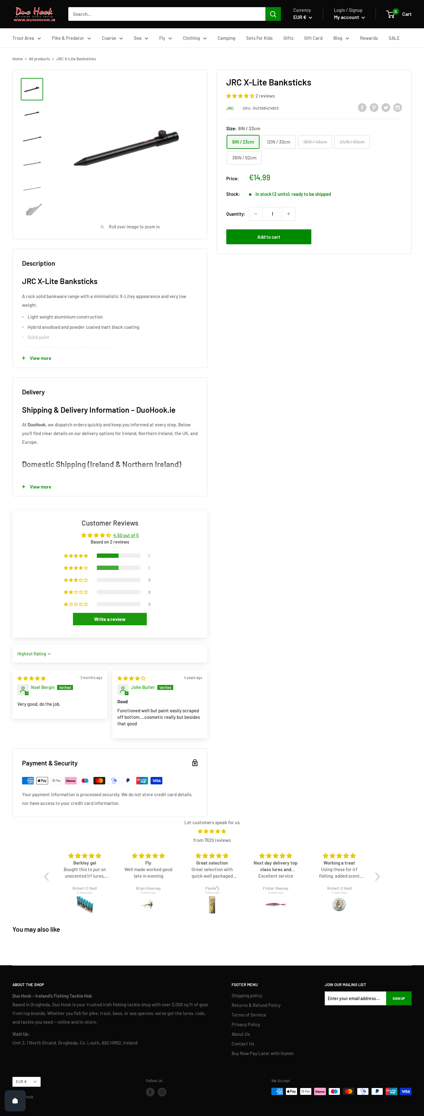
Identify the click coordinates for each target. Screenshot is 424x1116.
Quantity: (235, 214)
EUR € (21, 1081)
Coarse (109, 38)
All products (39, 58)
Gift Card (313, 38)
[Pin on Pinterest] (374, 107)
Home (17, 58)
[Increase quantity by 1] (288, 213)
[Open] (15, 1100)
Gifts (288, 38)
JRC (230, 108)
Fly (162, 38)
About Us (241, 1034)
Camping (226, 38)
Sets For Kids (259, 38)
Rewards (369, 38)
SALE (394, 38)
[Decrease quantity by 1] (255, 213)
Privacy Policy (246, 1024)
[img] (31, 678)
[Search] (273, 14)
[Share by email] (397, 107)
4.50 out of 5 (126, 535)
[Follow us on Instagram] (162, 1092)
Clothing (191, 38)
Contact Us (243, 1043)
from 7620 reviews (212, 840)
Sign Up (399, 998)
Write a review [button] (110, 619)
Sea (138, 38)
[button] (240, 96)
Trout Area (23, 38)
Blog (337, 38)
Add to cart (268, 237)
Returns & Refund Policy (256, 1005)
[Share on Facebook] (362, 107)
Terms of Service (249, 1014)
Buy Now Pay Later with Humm (263, 1053)
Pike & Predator (68, 38)
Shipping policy (247, 995)
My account (347, 17)
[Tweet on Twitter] (385, 107)
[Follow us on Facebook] (150, 1092)
